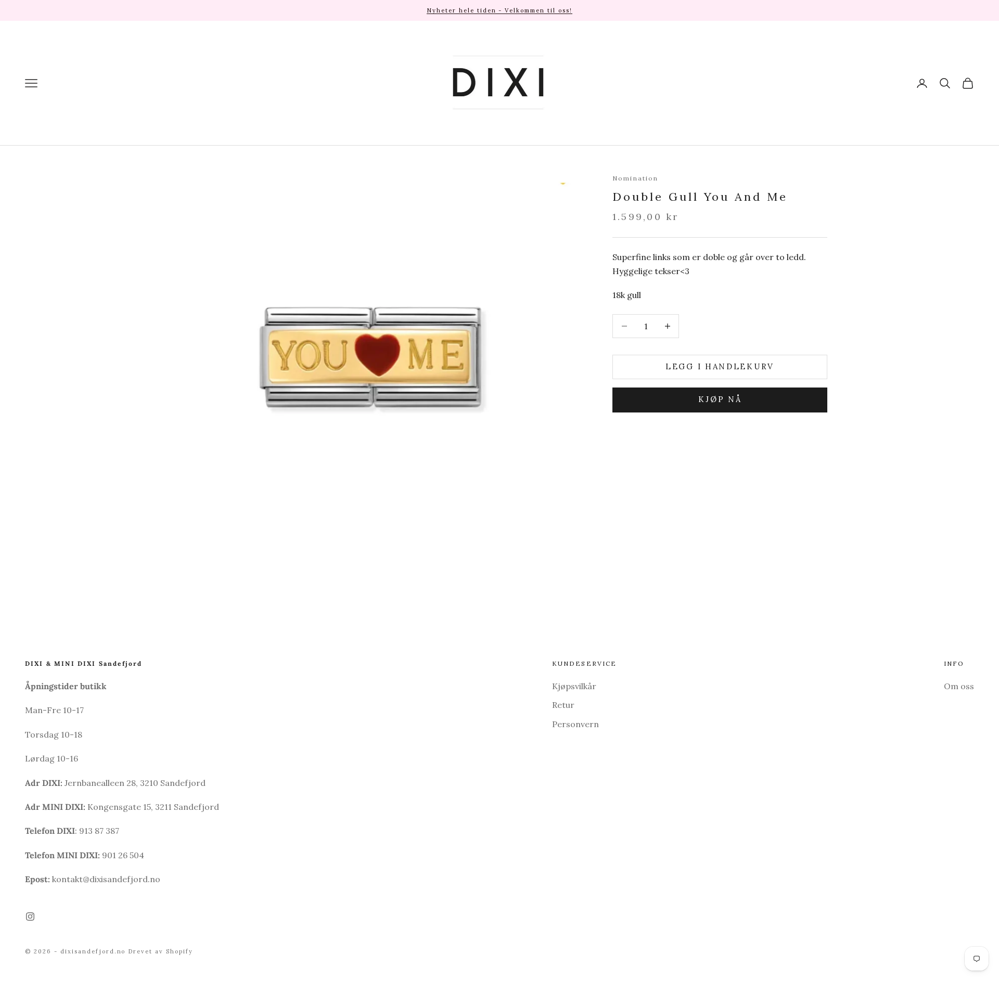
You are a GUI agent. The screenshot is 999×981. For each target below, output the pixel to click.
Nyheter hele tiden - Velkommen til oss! (499, 10)
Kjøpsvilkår (574, 686)
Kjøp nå (720, 399)
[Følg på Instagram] (30, 916)
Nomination (635, 178)
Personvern (575, 724)
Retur (563, 705)
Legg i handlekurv (719, 366)
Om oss (959, 686)
